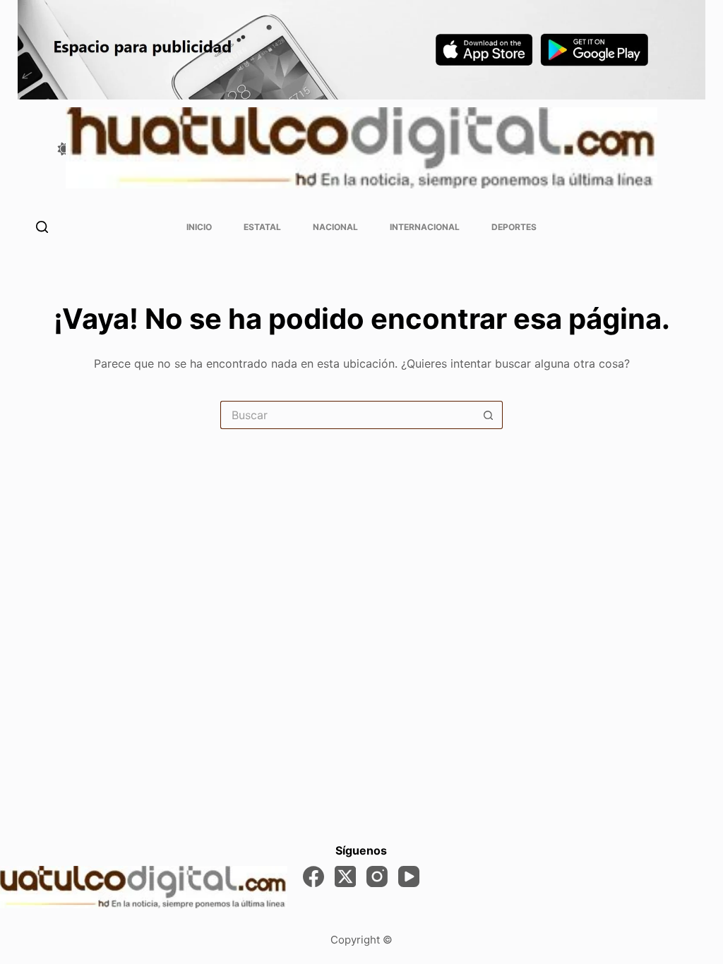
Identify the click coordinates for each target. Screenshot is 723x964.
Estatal (262, 227)
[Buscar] (42, 227)
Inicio (199, 227)
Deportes (514, 227)
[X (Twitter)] (345, 876)
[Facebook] (313, 876)
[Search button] (488, 415)
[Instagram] (377, 876)
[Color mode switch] (64, 149)
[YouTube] (408, 876)
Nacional (335, 227)
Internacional (425, 227)
